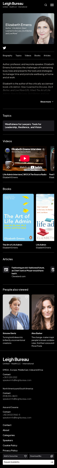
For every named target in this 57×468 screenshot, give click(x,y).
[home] (15, 5)
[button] (52, 5)
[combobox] (46, 5)
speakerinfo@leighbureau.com (17, 380)
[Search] (46, 5)
